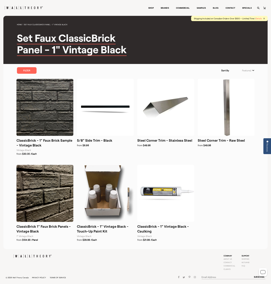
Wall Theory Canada (21, 277)
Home (19, 24)
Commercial (183, 8)
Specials (247, 8)
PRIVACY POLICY (39, 277)
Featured (246, 70)
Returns (246, 262)
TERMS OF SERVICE (58, 277)
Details (259, 18)
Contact (230, 8)
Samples (201, 8)
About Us (228, 259)
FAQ (243, 266)
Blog (215, 8)
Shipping (245, 259)
